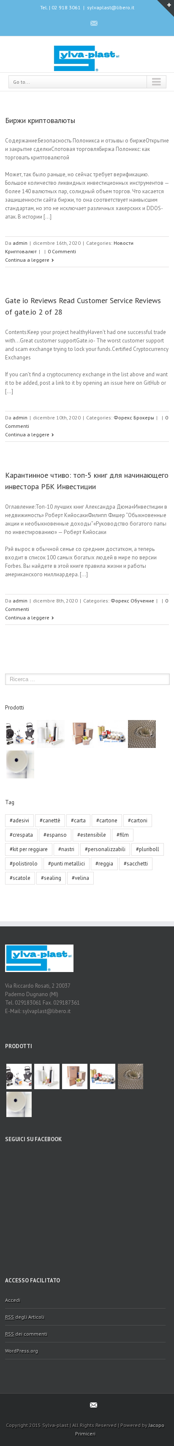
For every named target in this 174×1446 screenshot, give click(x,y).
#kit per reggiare (29, 849)
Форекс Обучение (132, 600)
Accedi (12, 1300)
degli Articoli (24, 1317)
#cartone (106, 820)
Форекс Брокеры (134, 417)
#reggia (104, 863)
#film (123, 834)
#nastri (66, 849)
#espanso (55, 834)
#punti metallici (66, 863)
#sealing (51, 878)
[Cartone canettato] (142, 734)
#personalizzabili (105, 849)
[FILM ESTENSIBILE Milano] (50, 734)
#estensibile (91, 834)
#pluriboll (147, 849)
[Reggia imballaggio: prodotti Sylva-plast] (20, 734)
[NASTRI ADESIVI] (111, 734)
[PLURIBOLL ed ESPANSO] (20, 764)
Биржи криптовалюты (40, 120)
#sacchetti (136, 863)
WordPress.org (21, 1350)
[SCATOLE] (81, 734)
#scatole (20, 878)
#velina (80, 878)
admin (20, 243)
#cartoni (137, 820)
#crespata (21, 834)
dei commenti (26, 1334)
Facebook (79, 23)
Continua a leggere (27, 260)
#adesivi (19, 820)
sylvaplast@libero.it (110, 7)
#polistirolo (24, 863)
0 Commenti (62, 251)
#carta (78, 820)
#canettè (50, 820)
